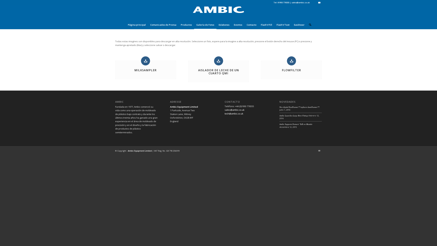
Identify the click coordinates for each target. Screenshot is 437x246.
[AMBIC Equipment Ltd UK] (218, 12)
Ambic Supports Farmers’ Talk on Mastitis (295, 124)
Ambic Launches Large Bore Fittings (293, 115)
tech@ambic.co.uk (234, 113)
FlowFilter (291, 70)
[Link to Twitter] (314, 2)
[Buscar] (309, 24)
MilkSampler (145, 70)
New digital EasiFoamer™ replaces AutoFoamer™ (299, 107)
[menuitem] (137, 24)
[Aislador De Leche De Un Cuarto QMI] (218, 60)
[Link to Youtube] (319, 2)
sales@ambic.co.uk (301, 2)
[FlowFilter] (291, 60)
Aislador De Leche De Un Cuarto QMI (218, 71)
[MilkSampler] (145, 60)
